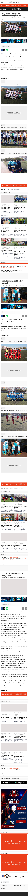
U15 (6, 204)
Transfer (23, 522)
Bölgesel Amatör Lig (18, 712)
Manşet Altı (24, 225)
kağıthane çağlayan (9, 189)
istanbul (7, 697)
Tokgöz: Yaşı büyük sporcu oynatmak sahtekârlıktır (5, 230)
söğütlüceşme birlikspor (18, 488)
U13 (6, 225)
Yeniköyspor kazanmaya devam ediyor (20, 737)
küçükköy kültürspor (17, 189)
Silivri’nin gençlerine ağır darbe (7, 525)
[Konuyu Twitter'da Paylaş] (4, 50)
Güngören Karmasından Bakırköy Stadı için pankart (20, 253)
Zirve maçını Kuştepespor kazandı (20, 506)
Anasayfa (3, 17)
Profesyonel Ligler (21, 752)
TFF (18, 204)
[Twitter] (4, 882)
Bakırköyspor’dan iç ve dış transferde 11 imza (20, 717)
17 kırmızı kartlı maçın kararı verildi (19, 207)
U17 (9, 522)
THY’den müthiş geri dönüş (6, 737)
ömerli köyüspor (12, 697)
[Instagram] (6, 882)
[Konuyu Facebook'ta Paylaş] (2, 50)
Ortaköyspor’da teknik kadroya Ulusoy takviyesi (15, 5)
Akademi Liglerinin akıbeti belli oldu (20, 230)
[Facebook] (1, 882)
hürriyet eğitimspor (9, 488)
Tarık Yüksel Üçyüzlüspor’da (18, 525)
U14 (19, 248)
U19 (20, 204)
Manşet (15, 204)
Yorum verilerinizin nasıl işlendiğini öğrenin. (13, 267)
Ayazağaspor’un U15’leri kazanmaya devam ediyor (20, 546)
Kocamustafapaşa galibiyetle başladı (5, 207)
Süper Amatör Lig (7, 733)
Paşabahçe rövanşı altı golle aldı (6, 251)
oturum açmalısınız (14, 265)
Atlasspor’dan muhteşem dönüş (7, 756)
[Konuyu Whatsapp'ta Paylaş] (7, 50)
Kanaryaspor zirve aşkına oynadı (7, 506)
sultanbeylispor (19, 697)
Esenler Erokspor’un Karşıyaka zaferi (19, 757)
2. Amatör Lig (3, 712)
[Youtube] (8, 882)
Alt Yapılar (8, 17)
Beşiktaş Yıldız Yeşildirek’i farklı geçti (7, 546)
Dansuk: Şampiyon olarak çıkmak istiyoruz (7, 716)
